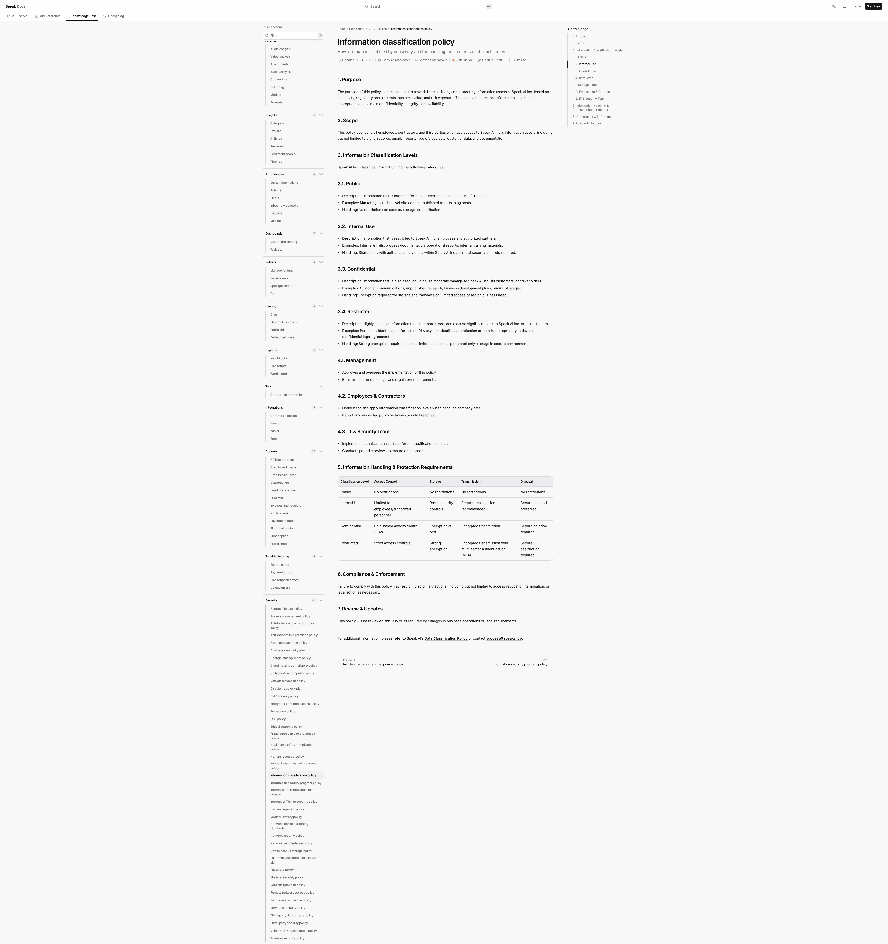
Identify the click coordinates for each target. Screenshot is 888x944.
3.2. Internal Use (584, 64)
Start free (873, 6)
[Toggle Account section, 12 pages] (320, 451)
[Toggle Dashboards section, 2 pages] (320, 233)
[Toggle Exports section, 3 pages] (320, 350)
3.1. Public (580, 57)
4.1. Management (585, 85)
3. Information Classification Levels (598, 50)
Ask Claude (464, 60)
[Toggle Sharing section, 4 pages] (320, 306)
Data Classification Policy (446, 638)
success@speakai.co (504, 638)
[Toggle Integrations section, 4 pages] (320, 407)
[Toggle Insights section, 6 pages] (320, 115)
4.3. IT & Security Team (589, 98)
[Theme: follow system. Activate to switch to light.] (844, 6)
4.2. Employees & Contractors (594, 91)
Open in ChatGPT (494, 60)
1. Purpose (580, 36)
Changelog (116, 16)
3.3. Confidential (584, 71)
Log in (856, 6)
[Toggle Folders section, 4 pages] (320, 262)
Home (341, 29)
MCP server (20, 16)
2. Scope (579, 43)
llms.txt (521, 60)
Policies (381, 29)
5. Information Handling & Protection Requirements (591, 107)
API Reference (50, 16)
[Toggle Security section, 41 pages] (320, 600)
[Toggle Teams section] (320, 386)
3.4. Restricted (583, 78)
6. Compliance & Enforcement (594, 116)
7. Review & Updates (587, 123)
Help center (356, 29)
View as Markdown (433, 60)
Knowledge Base (84, 16)
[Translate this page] (835, 6)
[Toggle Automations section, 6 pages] (320, 174)
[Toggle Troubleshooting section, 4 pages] (320, 556)
